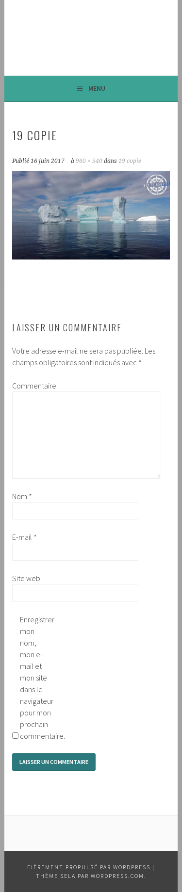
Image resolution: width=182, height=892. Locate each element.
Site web (26, 578)
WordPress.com (117, 875)
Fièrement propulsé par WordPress (88, 867)
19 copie (129, 161)
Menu (96, 88)
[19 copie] (90, 256)
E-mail (24, 537)
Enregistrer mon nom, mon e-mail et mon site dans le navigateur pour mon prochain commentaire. (35, 678)
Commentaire (27, 385)
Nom (22, 496)
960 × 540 (89, 161)
